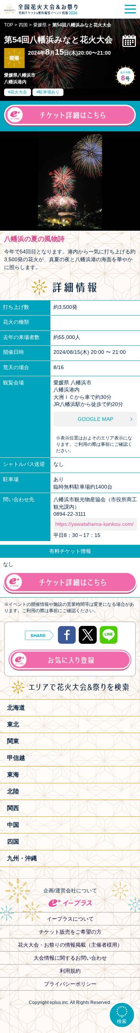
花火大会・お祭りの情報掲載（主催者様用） (70, 945)
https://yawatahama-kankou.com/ (94, 524)
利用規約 (70, 971)
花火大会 (18, 92)
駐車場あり (49, 92)
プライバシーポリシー (70, 984)
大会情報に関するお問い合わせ (70, 958)
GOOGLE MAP (95, 419)
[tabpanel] (70, 180)
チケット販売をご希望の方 (70, 932)
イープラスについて (70, 919)
